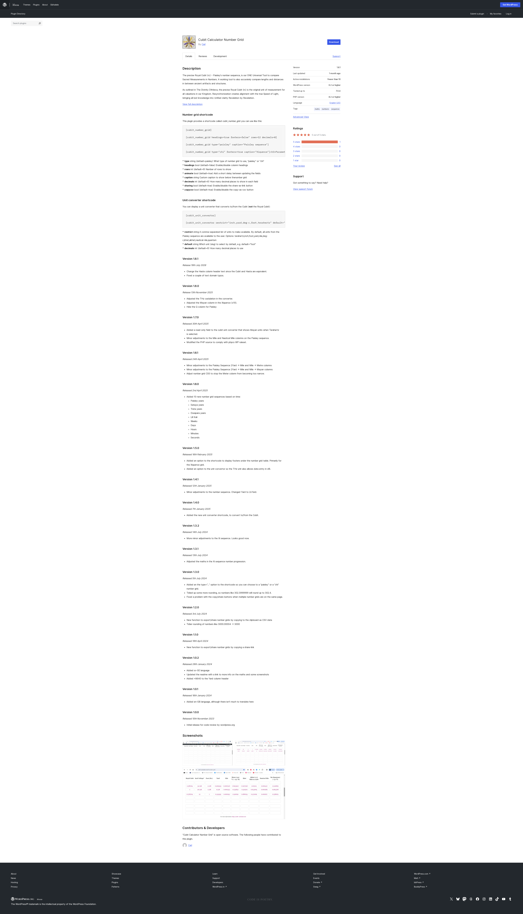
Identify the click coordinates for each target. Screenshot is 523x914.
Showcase (116, 874)
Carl (204, 44)
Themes (115, 878)
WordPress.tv (219, 887)
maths (317, 109)
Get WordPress (510, 5)
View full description (193, 104)
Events (316, 878)
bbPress (419, 882)
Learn (215, 874)
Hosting (14, 882)
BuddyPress (420, 887)
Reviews (203, 56)
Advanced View (301, 116)
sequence (335, 109)
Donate (317, 882)
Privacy (14, 887)
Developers (217, 882)
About (13, 874)
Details (188, 56)
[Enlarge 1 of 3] (229, 744)
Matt (417, 878)
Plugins (115, 882)
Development (220, 56)
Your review (299, 165)
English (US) (335, 103)
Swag (317, 887)
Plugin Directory (18, 14)
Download (334, 42)
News (13, 878)
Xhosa (39, 899)
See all (337, 165)
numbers (325, 109)
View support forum (303, 189)
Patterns (115, 887)
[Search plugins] (39, 23)
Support (336, 56)
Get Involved (319, 874)
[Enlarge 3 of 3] (281, 771)
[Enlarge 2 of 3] (281, 744)
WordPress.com (422, 874)
